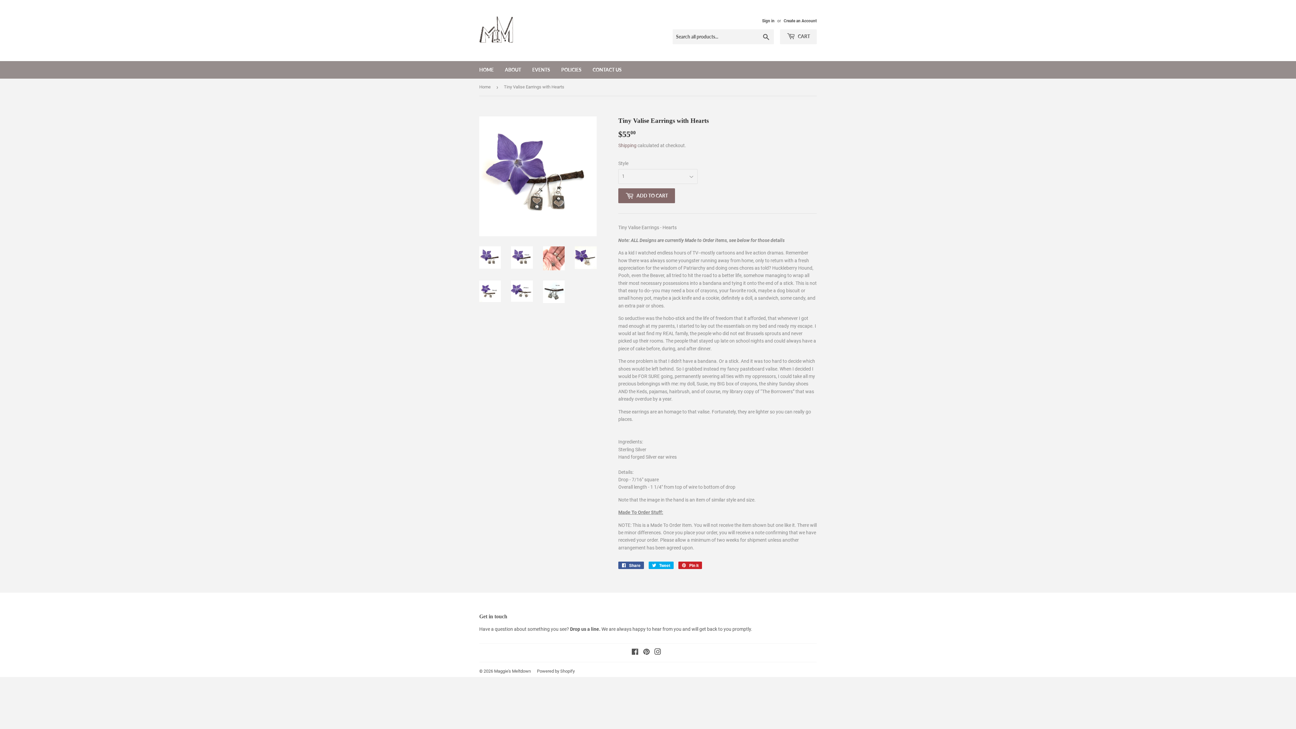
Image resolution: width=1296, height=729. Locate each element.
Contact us (607, 70)
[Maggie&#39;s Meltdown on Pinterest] (646, 652)
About (513, 70)
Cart (803, 36)
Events (541, 70)
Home (486, 70)
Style (623, 163)
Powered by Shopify (556, 671)
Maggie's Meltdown (512, 671)
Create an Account (800, 21)
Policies (571, 70)
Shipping (627, 145)
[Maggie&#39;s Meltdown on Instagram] (657, 652)
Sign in (768, 21)
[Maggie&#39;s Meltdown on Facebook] (635, 652)
